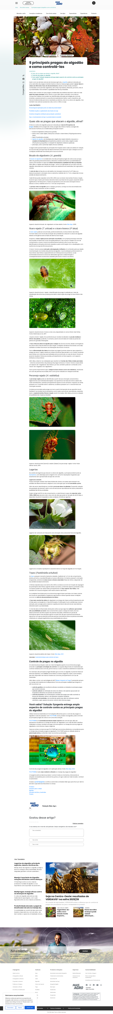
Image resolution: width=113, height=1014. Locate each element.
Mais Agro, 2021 (59, 654)
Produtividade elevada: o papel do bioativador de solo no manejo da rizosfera (28, 907)
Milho (36, 976)
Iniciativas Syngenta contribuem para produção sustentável (45, 114)
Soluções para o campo (35, 788)
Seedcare (52, 998)
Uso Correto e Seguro (90, 973)
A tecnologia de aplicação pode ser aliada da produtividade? (45, 108)
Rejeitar (20, 1007)
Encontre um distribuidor (19, 989)
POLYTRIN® (53, 715)
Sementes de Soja (54, 981)
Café (36, 978)
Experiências (83, 13)
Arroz (36, 992)
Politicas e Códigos (17, 984)
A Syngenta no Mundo (18, 978)
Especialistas (72, 13)
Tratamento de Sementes (56, 976)
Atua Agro (52, 987)
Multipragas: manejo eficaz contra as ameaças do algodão (28, 893)
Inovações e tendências (35, 13)
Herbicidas (53, 992)
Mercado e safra (21, 13)
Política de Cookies (38, 1008)
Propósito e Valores (18, 981)
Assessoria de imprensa (76, 976)
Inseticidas (43, 792)
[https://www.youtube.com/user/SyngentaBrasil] (97, 985)
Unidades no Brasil (17, 987)
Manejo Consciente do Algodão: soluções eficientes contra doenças (28, 878)
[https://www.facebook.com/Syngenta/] (87, 985)
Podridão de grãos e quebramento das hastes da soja (43, 111)
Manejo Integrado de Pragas (63, 680)
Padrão (87, 908)
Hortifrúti (37, 989)
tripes (32, 576)
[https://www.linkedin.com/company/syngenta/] (93, 985)
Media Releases (77, 973)
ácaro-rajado (34, 232)
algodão (65, 82)
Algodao (31, 790)
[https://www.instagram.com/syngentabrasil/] (90, 985)
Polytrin (31, 794)
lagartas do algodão (37, 139)
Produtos (31, 787)
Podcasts (93, 13)
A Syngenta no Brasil (18, 976)
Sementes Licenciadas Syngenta (58, 973)
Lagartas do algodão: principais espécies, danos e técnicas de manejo (27, 864)
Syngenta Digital (54, 984)
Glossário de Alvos (34, 792)
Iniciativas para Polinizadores (92, 980)
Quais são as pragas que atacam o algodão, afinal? (45, 73)
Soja (36, 973)
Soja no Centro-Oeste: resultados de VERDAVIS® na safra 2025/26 (67, 898)
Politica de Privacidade (74, 1008)
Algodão (37, 981)
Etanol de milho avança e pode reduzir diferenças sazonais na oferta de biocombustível (91, 913)
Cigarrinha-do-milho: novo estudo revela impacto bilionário (63, 913)
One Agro (62, 13)
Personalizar (10, 1007)
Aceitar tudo (30, 1007)
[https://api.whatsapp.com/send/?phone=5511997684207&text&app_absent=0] (101, 985)
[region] (20, 1002)
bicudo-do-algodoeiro (36, 159)
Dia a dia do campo (24, 7)
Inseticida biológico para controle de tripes (46, 657)
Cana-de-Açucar (39, 984)
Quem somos (16, 973)
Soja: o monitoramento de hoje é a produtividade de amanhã (45, 117)
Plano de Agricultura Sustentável (90, 976)
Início (16, 7)
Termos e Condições (55, 1008)
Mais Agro (70, 224)
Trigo (36, 987)
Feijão (36, 995)
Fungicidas (53, 995)
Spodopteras (32, 475)
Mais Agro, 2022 (70, 769)
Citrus (36, 998)
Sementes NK (53, 978)
